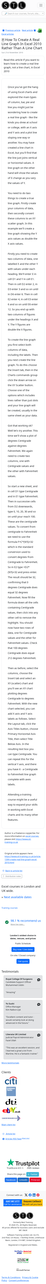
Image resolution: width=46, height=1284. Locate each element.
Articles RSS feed (13, 1138)
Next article (27, 30)
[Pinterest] (38, 1195)
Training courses (10, 907)
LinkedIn (23, 1180)
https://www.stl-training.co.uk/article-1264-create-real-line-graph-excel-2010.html (23, 859)
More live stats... (18, 924)
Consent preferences (19, 1280)
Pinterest (35, 1180)
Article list (10, 1133)
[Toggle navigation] (40, 5)
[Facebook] (30, 1195)
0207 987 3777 (13, 1201)
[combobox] (23, 13)
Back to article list (13, 870)
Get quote (23, 961)
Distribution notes (13, 876)
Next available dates (18, 897)
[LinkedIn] (34, 1195)
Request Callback (32, 1201)
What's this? (26, 1138)
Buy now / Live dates (23, 949)
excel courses (32, 836)
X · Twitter (32, 1174)
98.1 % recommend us (26, 921)
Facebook (11, 1180)
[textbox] (23, 13)
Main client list (8, 1124)
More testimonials (10, 1063)
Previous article (12, 30)
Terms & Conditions (11, 1277)
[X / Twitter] (26, 1195)
